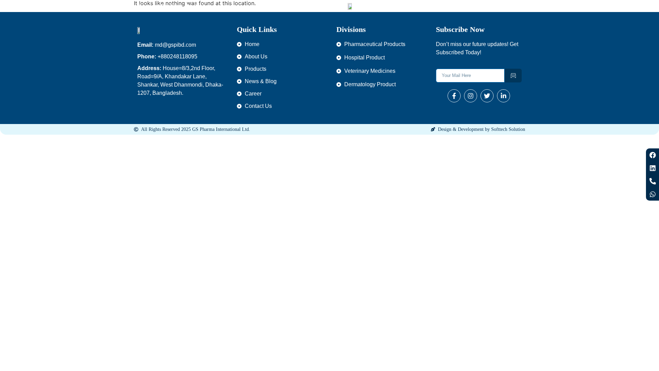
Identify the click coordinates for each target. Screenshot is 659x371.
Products (195, 6)
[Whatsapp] (652, 194)
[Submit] (513, 75)
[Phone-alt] (652, 181)
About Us (168, 6)
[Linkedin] (652, 168)
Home (144, 6)
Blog (459, 6)
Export (439, 6)
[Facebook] (652, 154)
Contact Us (484, 6)
